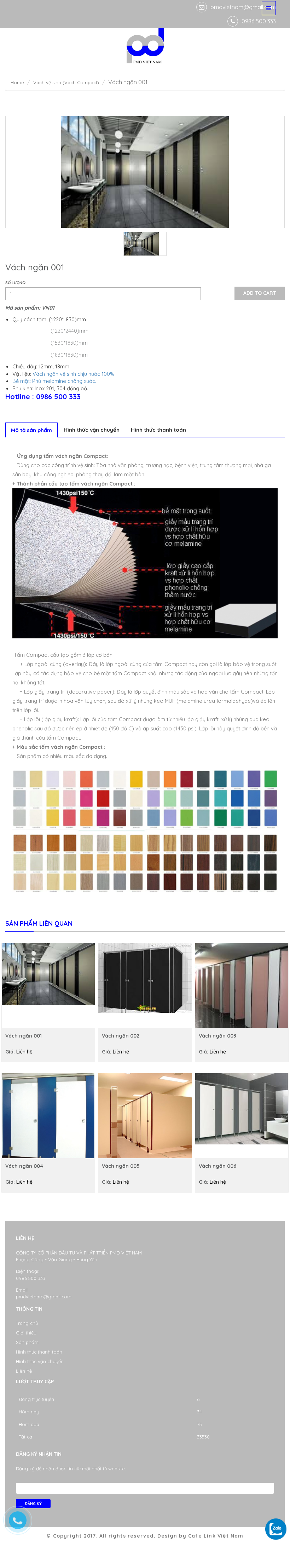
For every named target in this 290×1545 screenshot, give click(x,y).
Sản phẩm (27, 1342)
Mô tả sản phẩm (31, 430)
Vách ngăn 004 (24, 1166)
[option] (145, 172)
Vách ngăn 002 (120, 1036)
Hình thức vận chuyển (92, 429)
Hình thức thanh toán (158, 429)
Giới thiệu (26, 1333)
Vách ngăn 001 (23, 1036)
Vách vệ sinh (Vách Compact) (66, 82)
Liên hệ (24, 1371)
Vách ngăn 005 (121, 1166)
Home (17, 82)
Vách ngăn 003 (217, 1036)
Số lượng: (15, 282)
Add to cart (259, 293)
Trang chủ (27, 1323)
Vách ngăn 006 (217, 1166)
